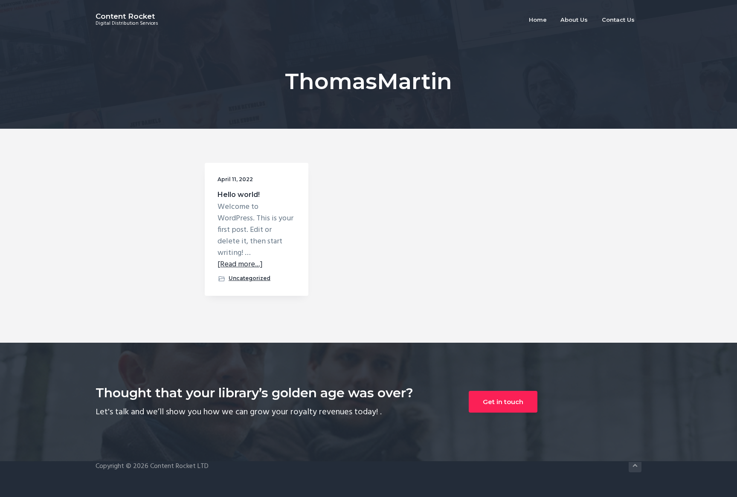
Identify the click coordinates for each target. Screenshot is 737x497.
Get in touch (503, 402)
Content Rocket (125, 16)
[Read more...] (240, 264)
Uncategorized (249, 278)
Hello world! (239, 195)
